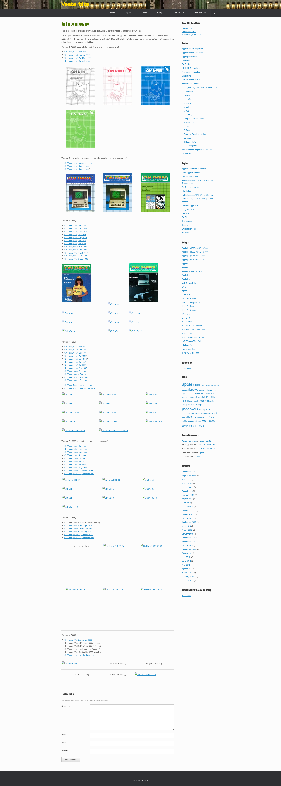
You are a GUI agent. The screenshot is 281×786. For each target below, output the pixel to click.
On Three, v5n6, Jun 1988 (75, 461)
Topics (128, 12)
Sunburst (187, 137)
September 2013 (189, 522)
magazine (196, 401)
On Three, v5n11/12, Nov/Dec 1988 (79, 473)
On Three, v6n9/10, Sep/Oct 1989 (78, 534)
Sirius (186, 126)
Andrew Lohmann (189, 440)
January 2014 (187, 506)
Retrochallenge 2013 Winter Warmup (197, 194)
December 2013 (188, 510)
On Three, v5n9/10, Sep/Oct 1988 (78, 470)
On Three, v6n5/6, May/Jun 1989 (78, 528)
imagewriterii (200, 397)
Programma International (194, 118)
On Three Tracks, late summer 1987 (79, 388)
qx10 (193, 416)
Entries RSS (187, 28)
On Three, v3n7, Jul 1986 (75, 243)
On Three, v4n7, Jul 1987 (75, 364)
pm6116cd (186, 413)
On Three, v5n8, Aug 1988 (75, 467)
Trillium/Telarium (191, 141)
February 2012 (188, 576)
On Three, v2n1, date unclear (76, 166)
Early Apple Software (191, 172)
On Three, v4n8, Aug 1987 (75, 368)
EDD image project (190, 176)
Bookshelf (186, 60)
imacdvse (199, 393)
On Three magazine (190, 187)
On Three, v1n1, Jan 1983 (75, 51)
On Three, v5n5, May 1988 (75, 458)
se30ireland (209, 416)
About (112, 12)
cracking (185, 390)
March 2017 (187, 483)
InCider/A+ (186, 153)
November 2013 (188, 514)
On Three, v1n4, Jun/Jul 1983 (77, 61)
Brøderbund (188, 91)
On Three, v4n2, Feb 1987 (75, 349)
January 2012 (187, 580)
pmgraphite (186, 417)
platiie (207, 409)
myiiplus (186, 404)
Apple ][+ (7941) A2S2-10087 (194, 255)
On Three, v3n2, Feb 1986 (75, 228)
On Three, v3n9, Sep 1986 (75, 249)
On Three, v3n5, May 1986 (75, 237)
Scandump (186, 75)
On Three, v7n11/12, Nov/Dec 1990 (79, 655)
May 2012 (186, 564)
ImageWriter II (188, 209)
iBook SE (186, 294)
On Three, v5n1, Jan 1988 (75, 446)
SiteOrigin (144, 780)
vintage (198, 425)
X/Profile (185, 232)
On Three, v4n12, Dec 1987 (76, 380)
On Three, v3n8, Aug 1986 (75, 246)
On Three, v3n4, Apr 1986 (75, 234)
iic (205, 390)
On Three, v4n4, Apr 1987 (75, 355)
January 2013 (187, 533)
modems (204, 400)
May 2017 (186, 479)
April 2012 (186, 568)
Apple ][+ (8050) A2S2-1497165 (195, 259)
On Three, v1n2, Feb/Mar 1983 (77, 54)
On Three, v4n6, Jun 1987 (75, 362)
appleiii (197, 384)
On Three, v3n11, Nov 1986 (76, 255)
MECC (186, 106)
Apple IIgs (186, 279)
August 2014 (187, 498)
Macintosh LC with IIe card (193, 337)
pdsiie (201, 409)
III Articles (186, 191)
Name (64, 734)
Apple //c (186, 267)
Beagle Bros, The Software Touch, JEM (200, 87)
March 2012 (187, 572)
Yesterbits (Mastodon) (191, 34)
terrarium (187, 425)
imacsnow (192, 397)
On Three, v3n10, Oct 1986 (76, 252)
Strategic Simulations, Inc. (195, 134)
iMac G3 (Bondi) (189, 298)
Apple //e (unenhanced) (192, 271)
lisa (184, 400)
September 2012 (189, 549)
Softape (187, 130)
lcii (214, 397)
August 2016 (187, 491)
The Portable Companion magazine (197, 149)
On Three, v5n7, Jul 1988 (75, 464)
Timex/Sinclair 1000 (190, 352)
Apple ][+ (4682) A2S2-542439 (195, 251)
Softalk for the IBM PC (191, 79)
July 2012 (186, 557)
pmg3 (214, 412)
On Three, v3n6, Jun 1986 (75, 240)
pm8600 (208, 413)
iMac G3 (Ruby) (188, 306)
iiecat (215, 390)
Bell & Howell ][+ (189, 282)
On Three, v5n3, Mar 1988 (75, 452)
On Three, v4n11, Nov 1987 (76, 377)
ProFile (185, 217)
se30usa (198, 421)
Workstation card (189, 228)
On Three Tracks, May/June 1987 (78, 385)
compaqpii (215, 385)
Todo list (185, 225)
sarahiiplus (200, 417)
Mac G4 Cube (188, 321)
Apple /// (185, 263)
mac (189, 400)
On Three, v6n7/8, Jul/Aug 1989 (77, 531)
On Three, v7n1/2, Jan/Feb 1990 (78, 639)
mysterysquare (198, 404)
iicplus (209, 390)
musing (211, 401)
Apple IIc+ (186, 275)
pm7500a (194, 413)
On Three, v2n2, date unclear (76, 169)
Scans (144, 12)
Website (64, 750)
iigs (184, 393)
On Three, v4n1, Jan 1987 (75, 346)
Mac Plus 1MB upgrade (192, 325)
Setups (160, 12)
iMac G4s (186, 313)
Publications (200, 12)
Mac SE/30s (187, 333)
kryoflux (209, 396)
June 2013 (186, 526)
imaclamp (208, 393)
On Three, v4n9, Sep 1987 (75, 371)
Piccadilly (188, 114)
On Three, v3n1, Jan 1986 (75, 225)
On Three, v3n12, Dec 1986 (76, 258)
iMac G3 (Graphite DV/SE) (193, 302)
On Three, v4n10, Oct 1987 (76, 374)
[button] (215, 13)
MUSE (186, 110)
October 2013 (187, 518)
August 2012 (187, 553)
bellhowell (206, 384)
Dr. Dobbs (186, 64)
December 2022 (188, 471)
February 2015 (188, 494)
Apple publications (189, 56)
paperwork (190, 408)
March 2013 (187, 529)
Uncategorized (187, 368)
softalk (205, 420)
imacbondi (191, 394)
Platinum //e (187, 345)
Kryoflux (185, 213)
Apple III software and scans (194, 168)
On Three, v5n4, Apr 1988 (75, 455)
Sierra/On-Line (190, 122)
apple (187, 384)
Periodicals (179, 12)
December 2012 (188, 537)
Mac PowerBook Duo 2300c (193, 329)
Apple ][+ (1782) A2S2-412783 (195, 248)
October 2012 (187, 545)
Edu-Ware (188, 99)
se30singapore (188, 421)
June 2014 (186, 502)
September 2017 (189, 475)
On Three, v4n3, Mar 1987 (75, 352)
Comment (66, 706)
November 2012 (188, 541)
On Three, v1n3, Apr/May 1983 (77, 57)
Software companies (190, 83)
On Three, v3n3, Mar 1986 (75, 231)
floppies (193, 389)
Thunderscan (187, 221)
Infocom (187, 103)
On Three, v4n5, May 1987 (75, 358)
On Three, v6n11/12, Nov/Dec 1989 (79, 537)
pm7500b (201, 413)
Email (64, 742)
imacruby (185, 397)
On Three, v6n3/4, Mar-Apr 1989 (78, 525)
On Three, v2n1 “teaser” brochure (78, 163)
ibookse (201, 390)
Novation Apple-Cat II (191, 205)
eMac (184, 286)
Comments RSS (189, 31)
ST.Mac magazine (189, 145)
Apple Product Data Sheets (193, 52)
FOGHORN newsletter (191, 68)
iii (186, 394)
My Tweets (186, 595)
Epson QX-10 (187, 290)
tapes (212, 420)
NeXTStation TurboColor (192, 341)
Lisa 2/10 (186, 317)
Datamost (188, 95)
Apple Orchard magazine (192, 48)
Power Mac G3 (188, 348)
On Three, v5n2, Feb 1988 (75, 449)
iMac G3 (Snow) (189, 310)
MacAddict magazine (191, 71)
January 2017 (187, 487)
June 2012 (186, 560)
